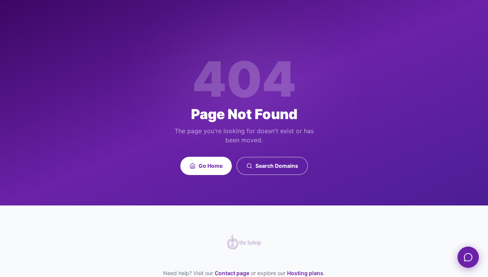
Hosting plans (305, 273)
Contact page (232, 273)
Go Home (211, 165)
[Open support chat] (468, 257)
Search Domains (276, 165)
